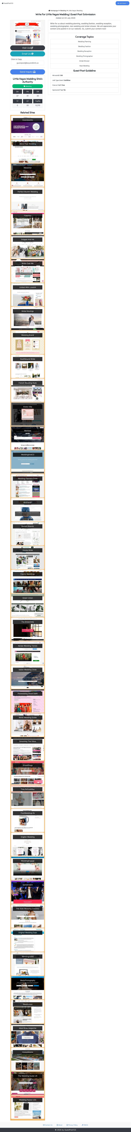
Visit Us (26, 48)
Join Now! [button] (122, 3)
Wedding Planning (84, 42)
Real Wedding (84, 66)
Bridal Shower (84, 61)
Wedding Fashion (84, 46)
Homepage (54, 10)
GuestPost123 (8, 3)
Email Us (26, 53)
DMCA (85, 1125)
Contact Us (48, 1125)
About (60, 1125)
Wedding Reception (84, 51)
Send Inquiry (26, 71)
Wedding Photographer (84, 56)
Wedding (63, 10)
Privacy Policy (73, 1125)
